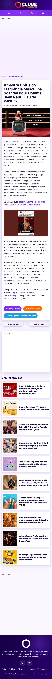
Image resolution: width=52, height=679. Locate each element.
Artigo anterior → (39, 324)
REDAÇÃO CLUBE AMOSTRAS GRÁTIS (26, 106)
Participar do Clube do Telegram (22, 316)
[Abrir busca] (43, 13)
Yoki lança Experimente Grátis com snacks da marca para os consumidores (33, 557)
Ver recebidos (34, 309)
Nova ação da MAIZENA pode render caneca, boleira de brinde (34, 408)
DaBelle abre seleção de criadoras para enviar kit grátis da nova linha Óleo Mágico (33, 520)
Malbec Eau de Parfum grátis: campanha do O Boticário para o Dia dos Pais (33, 538)
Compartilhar (14, 309)
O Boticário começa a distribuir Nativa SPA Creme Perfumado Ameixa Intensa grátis (33, 427)
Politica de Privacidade (18, 669)
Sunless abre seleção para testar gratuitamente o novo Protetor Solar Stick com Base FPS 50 (33, 501)
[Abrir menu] (9, 13)
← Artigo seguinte (12, 324)
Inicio (3, 76)
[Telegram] (20, 13)
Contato (32, 669)
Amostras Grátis (16, 76)
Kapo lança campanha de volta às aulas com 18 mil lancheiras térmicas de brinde (33, 464)
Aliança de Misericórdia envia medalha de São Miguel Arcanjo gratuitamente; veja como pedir (34, 482)
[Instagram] (32, 13)
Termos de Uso (43, 669)
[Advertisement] (26, 46)
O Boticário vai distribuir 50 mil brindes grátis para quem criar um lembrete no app (33, 445)
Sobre (4, 669)
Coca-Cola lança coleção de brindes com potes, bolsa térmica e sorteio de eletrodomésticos (32, 390)
